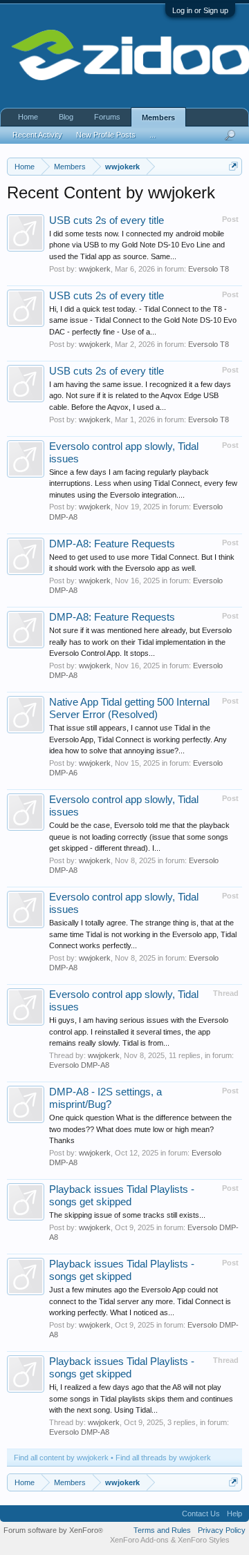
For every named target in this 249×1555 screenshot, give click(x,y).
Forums (107, 117)
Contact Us (201, 1513)
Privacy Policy (222, 1530)
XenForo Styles (204, 1540)
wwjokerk (95, 269)
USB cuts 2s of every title (106, 220)
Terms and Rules (162, 1530)
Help (234, 1513)
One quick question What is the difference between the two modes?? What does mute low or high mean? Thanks (140, 1128)
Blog (66, 117)
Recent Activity (37, 135)
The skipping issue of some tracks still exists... (127, 1215)
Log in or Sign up (200, 10)
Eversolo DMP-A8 (79, 1065)
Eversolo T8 (208, 269)
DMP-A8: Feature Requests (112, 543)
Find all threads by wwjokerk (163, 1457)
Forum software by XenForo (53, 1530)
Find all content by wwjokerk (61, 1457)
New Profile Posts (106, 135)
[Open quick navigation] (233, 166)
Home (28, 117)
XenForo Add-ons (139, 1540)
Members (158, 117)
